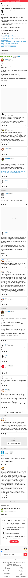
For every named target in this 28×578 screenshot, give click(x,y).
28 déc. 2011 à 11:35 (9, 149)
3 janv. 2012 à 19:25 (8, 391)
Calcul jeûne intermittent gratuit (8, 45)
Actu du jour (5, 551)
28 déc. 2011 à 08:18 (9, 115)
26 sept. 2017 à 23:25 (15, 12)
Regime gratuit (4, 40)
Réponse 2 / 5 (4, 190)
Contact (13, 559)
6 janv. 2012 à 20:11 (8, 420)
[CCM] (7, 568)
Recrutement (22, 559)
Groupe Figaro (12, 562)
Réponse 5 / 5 (4, 448)
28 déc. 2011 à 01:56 (9, 60)
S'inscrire (14, 541)
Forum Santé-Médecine (12, 3)
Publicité (17, 559)
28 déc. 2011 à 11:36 (9, 312)
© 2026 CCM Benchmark (20, 562)
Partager (17, 30)
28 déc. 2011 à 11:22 (9, 130)
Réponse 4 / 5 (4, 415)
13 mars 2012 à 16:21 (9, 453)
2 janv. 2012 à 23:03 (8, 378)
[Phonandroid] (20, 576)
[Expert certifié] (19, 56)
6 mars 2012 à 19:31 (9, 261)
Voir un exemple (23, 551)
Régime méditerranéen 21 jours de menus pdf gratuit (13, 41)
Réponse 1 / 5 (4, 53)
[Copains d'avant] (7, 574)
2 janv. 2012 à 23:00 (8, 367)
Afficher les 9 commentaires (14, 412)
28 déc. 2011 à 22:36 (9, 345)
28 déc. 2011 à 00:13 (9, 194)
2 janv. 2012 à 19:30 (8, 181)
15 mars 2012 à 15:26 (9, 469)
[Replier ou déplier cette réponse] (27, 54)
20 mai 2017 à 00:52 (9, 272)
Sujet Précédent (5, 5)
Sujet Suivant (23, 5)
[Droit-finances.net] (20, 571)
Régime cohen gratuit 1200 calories (9, 43)
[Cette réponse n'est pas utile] (6, 85)
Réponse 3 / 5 (4, 308)
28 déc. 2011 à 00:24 (9, 233)
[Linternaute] (7, 571)
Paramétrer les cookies (16, 561)
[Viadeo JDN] (20, 574)
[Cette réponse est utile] (1, 85)
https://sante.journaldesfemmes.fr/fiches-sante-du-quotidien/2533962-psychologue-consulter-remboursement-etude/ (13, 173)
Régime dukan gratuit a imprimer (8, 46)
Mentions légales (6, 562)
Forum (4, 3)
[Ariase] (7, 576)
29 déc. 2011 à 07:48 (9, 160)
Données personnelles (7, 561)
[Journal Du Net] (20, 568)
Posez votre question (8, 30)
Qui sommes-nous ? (7, 559)
